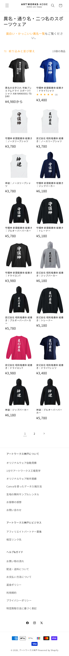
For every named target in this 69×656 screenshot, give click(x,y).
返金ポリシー (14, 584)
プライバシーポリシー (19, 600)
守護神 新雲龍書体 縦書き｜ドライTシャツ (49, 89)
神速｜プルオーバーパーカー (49, 411)
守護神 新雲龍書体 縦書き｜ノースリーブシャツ (18, 140)
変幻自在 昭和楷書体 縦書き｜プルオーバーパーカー (18, 320)
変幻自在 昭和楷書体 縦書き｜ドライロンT (18, 367)
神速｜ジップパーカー (17, 409)
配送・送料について (17, 569)
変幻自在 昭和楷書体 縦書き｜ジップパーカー (49, 274)
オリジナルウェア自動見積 (21, 462)
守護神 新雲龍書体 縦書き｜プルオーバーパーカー (18, 229)
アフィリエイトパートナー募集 (24, 531)
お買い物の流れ (15, 561)
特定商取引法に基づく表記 (21, 608)
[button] (7, 5)
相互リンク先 (14, 539)
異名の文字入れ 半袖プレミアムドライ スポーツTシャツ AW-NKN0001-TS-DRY (18, 92)
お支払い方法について (19, 576)
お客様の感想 (14, 502)
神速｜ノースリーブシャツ (18, 184)
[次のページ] (44, 433)
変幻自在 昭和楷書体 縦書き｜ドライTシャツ (49, 367)
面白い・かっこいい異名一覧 (25, 33)
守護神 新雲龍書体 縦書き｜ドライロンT (18, 274)
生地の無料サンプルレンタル (22, 494)
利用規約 (11, 592)
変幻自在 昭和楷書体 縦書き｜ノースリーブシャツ (49, 140)
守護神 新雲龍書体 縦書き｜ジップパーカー (49, 184)
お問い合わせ (14, 510)
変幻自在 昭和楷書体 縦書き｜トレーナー (49, 319)
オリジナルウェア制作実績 (21, 478)
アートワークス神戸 (28, 650)
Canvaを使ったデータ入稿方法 (24, 486)
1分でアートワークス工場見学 (23, 470)
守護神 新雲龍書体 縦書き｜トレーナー (49, 229)
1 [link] (25, 433)
